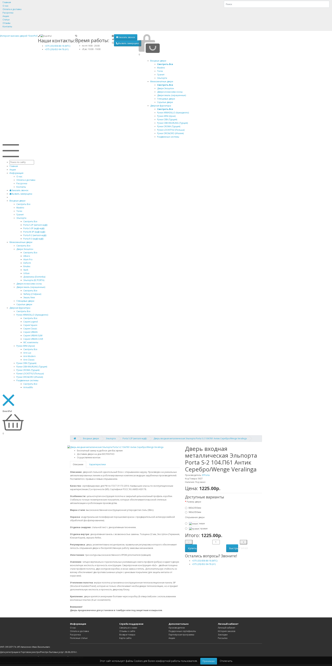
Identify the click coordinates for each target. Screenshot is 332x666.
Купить (192, 548)
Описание (78, 464)
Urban (26, 273)
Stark (25, 269)
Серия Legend (30, 321)
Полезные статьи (78, 638)
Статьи (6, 19)
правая (204, 528)
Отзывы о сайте (127, 631)
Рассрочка (8, 12)
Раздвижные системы (27, 380)
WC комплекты (30, 342)
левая (201, 523)
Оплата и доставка (12, 9)
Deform (27, 262)
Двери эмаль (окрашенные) (30, 287)
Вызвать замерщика (128, 43)
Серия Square (30, 325)
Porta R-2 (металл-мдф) (34, 235)
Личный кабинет (226, 627)
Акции (6, 16)
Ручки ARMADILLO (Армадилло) (32, 314)
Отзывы (6, 23)
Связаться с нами (128, 627)
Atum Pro (28, 259)
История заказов (226, 631)
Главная (7, 2)
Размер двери (194, 501)
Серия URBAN (30, 332)
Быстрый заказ (233, 548)
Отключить (226, 661)
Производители (177, 627)
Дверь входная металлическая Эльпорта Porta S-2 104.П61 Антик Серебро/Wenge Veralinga (200, 438)
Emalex (26, 266)
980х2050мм (194, 512)
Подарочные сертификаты (182, 631)
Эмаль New (29, 297)
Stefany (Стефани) (32, 294)
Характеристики (97, 464)
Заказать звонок (126, 37)
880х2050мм (194, 507)
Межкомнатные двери (161, 81)
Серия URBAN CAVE (33, 338)
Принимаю (208, 661)
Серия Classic (30, 328)
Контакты (7, 26)
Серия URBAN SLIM (32, 335)
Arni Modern (29, 356)
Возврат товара (127, 634)
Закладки (223, 634)
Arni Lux (27, 352)
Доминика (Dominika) (34, 276)
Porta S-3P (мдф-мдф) (33, 228)
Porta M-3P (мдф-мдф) (34, 231)
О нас (5, 5)
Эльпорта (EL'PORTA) (33, 280)
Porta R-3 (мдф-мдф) (33, 238)
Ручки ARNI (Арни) (25, 345)
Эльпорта (21, 218)
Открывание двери (195, 517)
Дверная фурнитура (160, 105)
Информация (16, 173)
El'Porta (206, 475)
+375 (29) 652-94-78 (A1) (56, 49)
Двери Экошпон (24, 249)
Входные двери (158, 60)
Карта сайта (125, 638)
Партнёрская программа (181, 634)
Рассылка (222, 638)
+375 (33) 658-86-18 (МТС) (57, 45)
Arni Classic (29, 359)
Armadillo (28, 387)
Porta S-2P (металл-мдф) (35, 224)
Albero (26, 256)
